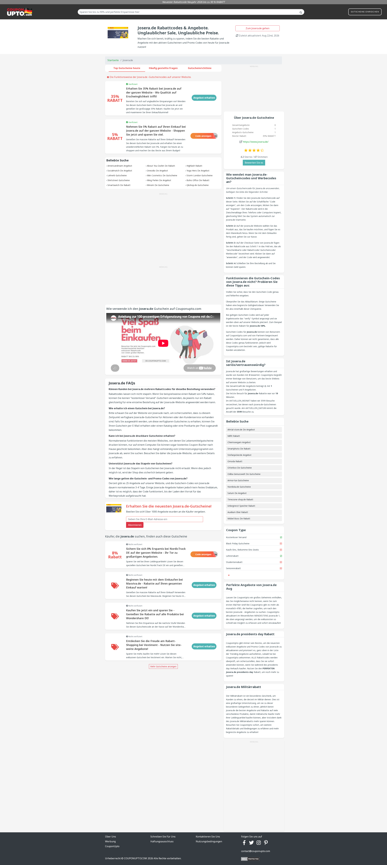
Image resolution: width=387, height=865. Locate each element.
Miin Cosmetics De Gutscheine (162, 175)
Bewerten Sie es (254, 162)
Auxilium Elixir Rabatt (238, 512)
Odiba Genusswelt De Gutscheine (244, 474)
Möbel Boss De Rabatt (239, 518)
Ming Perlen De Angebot (159, 180)
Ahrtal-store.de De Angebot (241, 429)
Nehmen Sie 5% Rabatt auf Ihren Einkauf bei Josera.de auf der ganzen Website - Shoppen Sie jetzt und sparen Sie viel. (156, 130)
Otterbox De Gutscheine (240, 467)
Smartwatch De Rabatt (118, 185)
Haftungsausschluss (162, 841)
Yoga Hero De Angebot (198, 170)
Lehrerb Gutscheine (117, 175)
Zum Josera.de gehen (257, 28)
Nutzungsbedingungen (209, 841)
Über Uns (110, 836)
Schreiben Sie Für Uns (163, 836)
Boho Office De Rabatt (198, 180)
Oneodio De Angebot (157, 170)
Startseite (113, 60)
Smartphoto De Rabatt (239, 448)
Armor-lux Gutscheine (238, 480)
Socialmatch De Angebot (119, 170)
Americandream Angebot (119, 165)
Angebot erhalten (204, 97)
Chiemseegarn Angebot (239, 442)
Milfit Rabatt (234, 435)
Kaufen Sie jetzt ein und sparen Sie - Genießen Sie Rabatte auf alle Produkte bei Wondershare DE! (155, 614)
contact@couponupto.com (255, 851)
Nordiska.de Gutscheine (239, 486)
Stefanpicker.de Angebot (239, 455)
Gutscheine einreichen (365, 12)
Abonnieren (134, 525)
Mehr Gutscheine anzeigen (163, 666)
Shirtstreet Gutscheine (118, 180)
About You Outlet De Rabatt (161, 165)
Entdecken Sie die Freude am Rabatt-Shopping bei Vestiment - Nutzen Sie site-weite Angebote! (154, 645)
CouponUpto (112, 846)
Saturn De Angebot (237, 493)
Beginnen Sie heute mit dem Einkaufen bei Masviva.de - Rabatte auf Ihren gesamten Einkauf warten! (154, 583)
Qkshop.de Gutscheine (198, 185)
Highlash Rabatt (194, 165)
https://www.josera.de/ (255, 141)
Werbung (110, 841)
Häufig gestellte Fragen (163, 68)
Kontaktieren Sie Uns (208, 836)
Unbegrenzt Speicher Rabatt (241, 505)
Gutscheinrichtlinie (199, 68)
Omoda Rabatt (235, 461)
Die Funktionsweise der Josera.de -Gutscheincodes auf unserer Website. (150, 77)
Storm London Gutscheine (200, 175)
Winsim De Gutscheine (158, 185)
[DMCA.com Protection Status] (250, 858)
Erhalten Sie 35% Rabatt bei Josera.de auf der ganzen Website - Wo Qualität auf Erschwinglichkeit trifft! (153, 92)
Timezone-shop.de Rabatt (240, 499)
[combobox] (191, 12)
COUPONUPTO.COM (135, 858)
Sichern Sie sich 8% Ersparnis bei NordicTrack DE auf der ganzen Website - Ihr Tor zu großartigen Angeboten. (156, 552)
